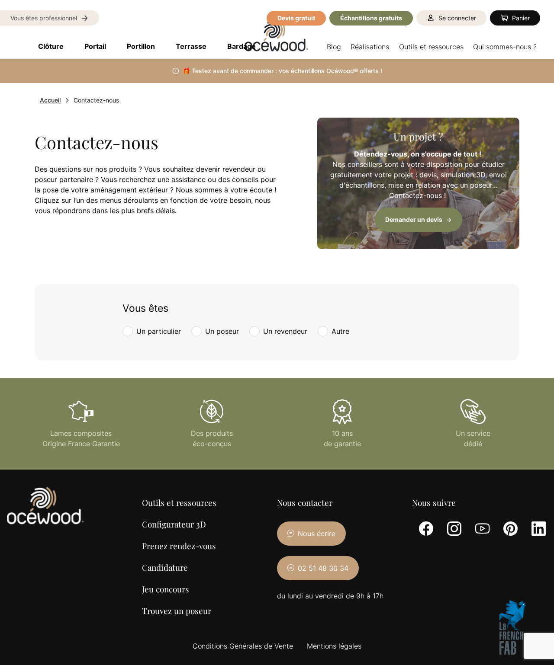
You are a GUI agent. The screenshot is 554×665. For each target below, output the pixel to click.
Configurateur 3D (174, 524)
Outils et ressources (179, 502)
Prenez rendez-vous (179, 545)
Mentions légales (334, 646)
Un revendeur (285, 331)
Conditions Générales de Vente (243, 646)
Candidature (165, 567)
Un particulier (158, 331)
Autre (340, 331)
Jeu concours (165, 589)
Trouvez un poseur (176, 610)
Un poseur (222, 331)
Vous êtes (145, 308)
